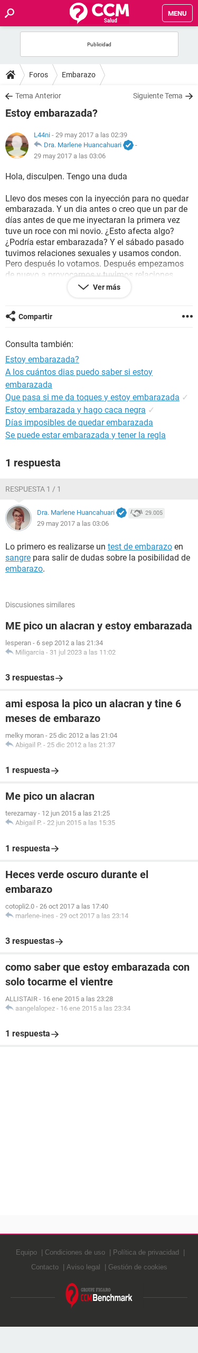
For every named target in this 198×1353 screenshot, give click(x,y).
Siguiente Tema (158, 95)
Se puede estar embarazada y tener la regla (85, 435)
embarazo (24, 569)
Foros (38, 74)
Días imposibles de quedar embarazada (79, 423)
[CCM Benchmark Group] (99, 1296)
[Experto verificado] (128, 145)
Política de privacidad (146, 1252)
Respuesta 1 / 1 (33, 489)
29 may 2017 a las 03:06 (70, 156)
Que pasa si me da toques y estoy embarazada (92, 397)
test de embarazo (140, 547)
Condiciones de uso (75, 1252)
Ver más (105, 287)
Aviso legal (83, 1267)
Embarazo (79, 74)
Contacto (45, 1267)
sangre (18, 558)
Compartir (35, 316)
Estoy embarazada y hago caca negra (75, 410)
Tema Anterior (38, 95)
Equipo (26, 1252)
